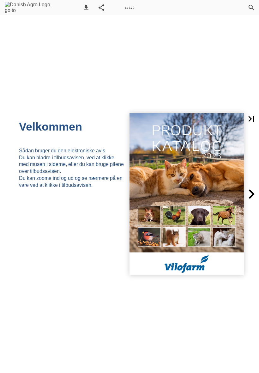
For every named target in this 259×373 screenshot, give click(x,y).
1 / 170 (130, 7)
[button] (86, 7)
